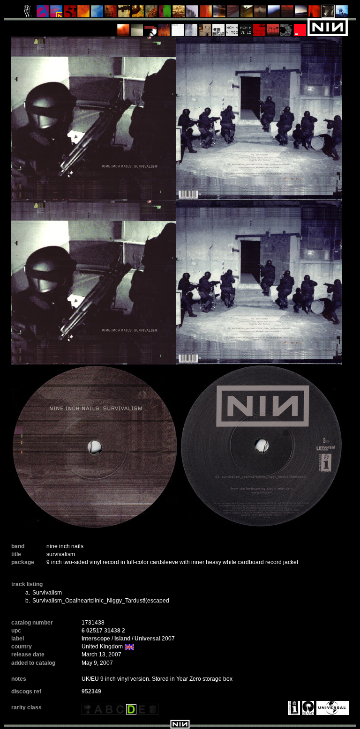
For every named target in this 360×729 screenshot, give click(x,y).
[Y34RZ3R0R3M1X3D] (123, 26)
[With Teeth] (274, 13)
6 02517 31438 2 (103, 630)
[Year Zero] (342, 13)
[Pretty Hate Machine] (43, 13)
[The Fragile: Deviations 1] (191, 26)
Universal (147, 638)
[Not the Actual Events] (178, 26)
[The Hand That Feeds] (260, 13)
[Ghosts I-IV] (137, 26)
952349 (91, 691)
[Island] (307, 707)
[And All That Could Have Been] (247, 13)
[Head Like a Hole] (56, 13)
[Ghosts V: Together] (232, 26)
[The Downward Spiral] (124, 13)
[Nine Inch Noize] (300, 26)
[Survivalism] (328, 13)
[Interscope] (292, 707)
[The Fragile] (206, 13)
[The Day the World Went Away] (192, 13)
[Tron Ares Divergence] (286, 26)
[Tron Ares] (273, 26)
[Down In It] (29, 13)
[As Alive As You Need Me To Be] (259, 26)
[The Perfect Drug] (165, 13)
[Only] (287, 13)
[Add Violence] (205, 26)
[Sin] (70, 13)
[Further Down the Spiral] (151, 13)
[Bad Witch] (218, 26)
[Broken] (83, 13)
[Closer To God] (138, 13)
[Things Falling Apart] (233, 13)
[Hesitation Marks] (164, 26)
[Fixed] (97, 13)
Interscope (96, 638)
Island (122, 638)
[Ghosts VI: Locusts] (246, 26)
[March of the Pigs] (111, 13)
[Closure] (179, 13)
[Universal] (331, 707)
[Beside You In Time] (315, 13)
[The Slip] (151, 26)
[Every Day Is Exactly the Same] (301, 13)
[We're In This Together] (219, 13)
